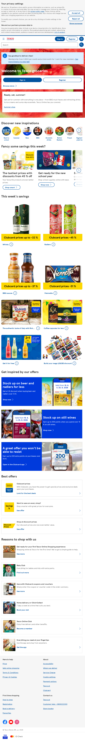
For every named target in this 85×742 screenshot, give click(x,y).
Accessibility (48, 663)
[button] (22, 80)
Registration (7, 704)
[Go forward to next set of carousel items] (79, 170)
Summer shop (9, 107)
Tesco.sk (46, 686)
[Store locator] (81, 39)
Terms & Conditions (10, 672)
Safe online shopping (11, 668)
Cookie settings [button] (49, 677)
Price (5, 663)
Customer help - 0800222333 (55, 704)
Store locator (48, 708)
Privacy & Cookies (10, 677)
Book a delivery (9, 708)
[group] (18, 170)
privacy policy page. (38, 11)
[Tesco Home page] (10, 39)
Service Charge (49, 672)
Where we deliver (50, 668)
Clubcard (46, 690)
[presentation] (79, 130)
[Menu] (3, 39)
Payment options (50, 681)
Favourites (7, 713)
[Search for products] (81, 44)
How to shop (8, 699)
